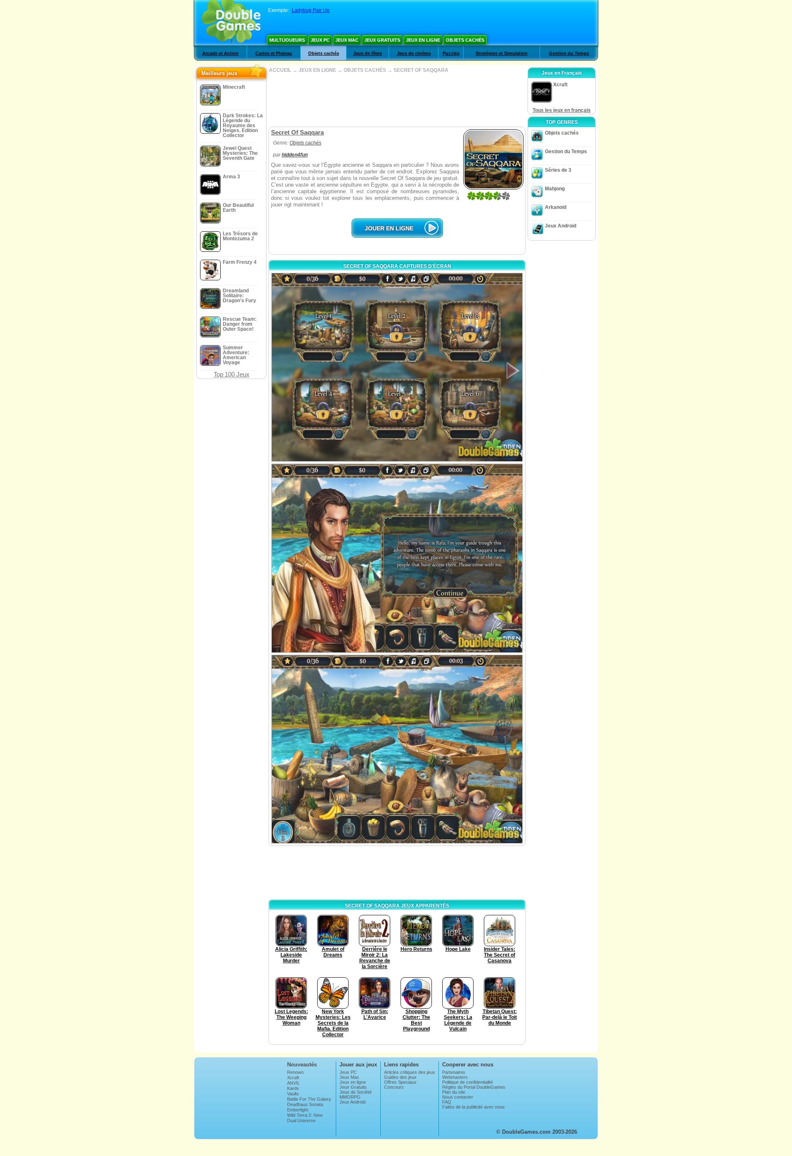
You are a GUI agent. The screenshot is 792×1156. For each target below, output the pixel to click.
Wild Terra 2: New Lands (305, 1118)
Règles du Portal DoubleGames (473, 1087)
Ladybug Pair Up (311, 10)
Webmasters (455, 1077)
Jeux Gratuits (382, 40)
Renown (295, 1072)
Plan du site (453, 1092)
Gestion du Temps (569, 53)
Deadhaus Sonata (305, 1104)
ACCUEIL (280, 70)
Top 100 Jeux (232, 374)
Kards (293, 1088)
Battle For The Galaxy (309, 1099)
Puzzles (451, 53)
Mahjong (555, 189)
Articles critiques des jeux (409, 1072)
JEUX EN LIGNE (317, 70)
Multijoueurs (287, 40)
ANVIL (293, 1082)
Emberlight (297, 1109)
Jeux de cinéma (414, 53)
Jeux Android (560, 226)
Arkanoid (555, 207)
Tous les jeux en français (562, 110)
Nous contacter (457, 1096)
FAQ (446, 1101)
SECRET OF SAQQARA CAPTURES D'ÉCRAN (397, 266)
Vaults (293, 1093)
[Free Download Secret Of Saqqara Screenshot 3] (397, 749)
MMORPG (350, 1096)
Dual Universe (301, 1120)
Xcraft (293, 1077)
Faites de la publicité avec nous (473, 1106)
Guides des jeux (400, 1077)
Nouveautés (302, 1064)
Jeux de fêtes (367, 53)
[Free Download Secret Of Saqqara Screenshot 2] (397, 558)
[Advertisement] (396, 100)
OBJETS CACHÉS (365, 70)
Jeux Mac (346, 40)
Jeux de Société (355, 1092)
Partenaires (453, 1072)
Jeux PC (320, 40)
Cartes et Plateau (273, 53)
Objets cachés (465, 40)
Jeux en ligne (423, 40)
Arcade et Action (220, 53)
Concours (394, 1087)
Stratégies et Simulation (502, 53)
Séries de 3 (558, 170)
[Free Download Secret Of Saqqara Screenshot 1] (397, 367)
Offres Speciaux (400, 1082)
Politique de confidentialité (467, 1082)
